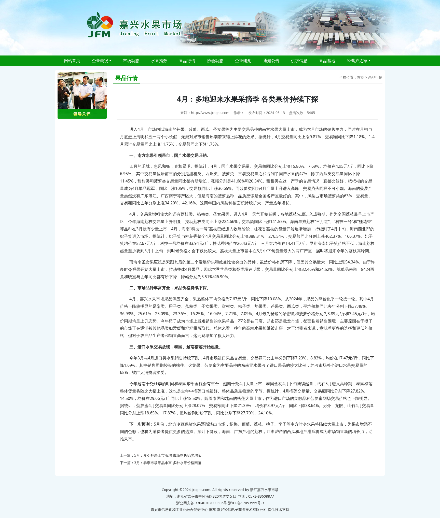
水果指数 (159, 60)
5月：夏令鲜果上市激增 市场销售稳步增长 (167, 455)
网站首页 (72, 60)
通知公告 (271, 60)
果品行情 (187, 60)
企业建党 (243, 60)
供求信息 (299, 60)
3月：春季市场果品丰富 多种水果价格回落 (167, 462)
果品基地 (327, 60)
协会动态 (215, 60)
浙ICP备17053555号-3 (246, 502)
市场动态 (131, 60)
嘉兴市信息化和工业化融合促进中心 (179, 509)
